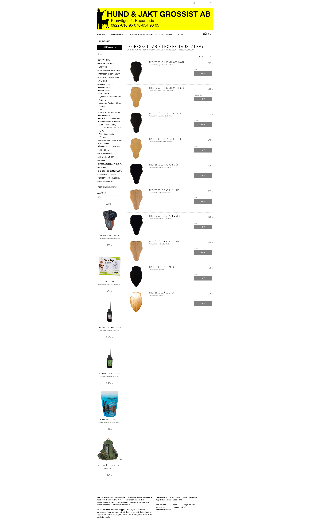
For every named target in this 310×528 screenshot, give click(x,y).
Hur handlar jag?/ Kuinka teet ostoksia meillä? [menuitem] (151, 34)
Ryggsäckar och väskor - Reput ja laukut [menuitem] (110, 97)
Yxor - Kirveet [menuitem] (104, 94)
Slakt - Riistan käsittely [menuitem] (107, 125)
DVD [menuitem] (100, 109)
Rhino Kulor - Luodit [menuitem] (106, 134)
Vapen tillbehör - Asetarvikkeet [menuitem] (110, 140)
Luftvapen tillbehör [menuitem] (107, 174)
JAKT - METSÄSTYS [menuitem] (105, 84)
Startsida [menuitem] (101, 34)
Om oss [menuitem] (180, 34)
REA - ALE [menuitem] (101, 160)
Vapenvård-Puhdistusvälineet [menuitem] (110, 103)
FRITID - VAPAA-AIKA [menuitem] (106, 153)
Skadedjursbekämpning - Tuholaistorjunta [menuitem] (110, 164)
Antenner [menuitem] (102, 100)
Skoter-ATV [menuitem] (103, 167)
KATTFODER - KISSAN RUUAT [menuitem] (109, 74)
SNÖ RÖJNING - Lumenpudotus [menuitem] (110, 171)
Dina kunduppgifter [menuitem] (118, 34)
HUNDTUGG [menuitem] (102, 67)
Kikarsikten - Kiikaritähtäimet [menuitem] (110, 118)
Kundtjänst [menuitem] (104, 41)
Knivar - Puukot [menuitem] (105, 90)
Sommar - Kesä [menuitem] (104, 60)
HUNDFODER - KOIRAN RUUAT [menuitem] (109, 70)
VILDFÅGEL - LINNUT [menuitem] (106, 157)
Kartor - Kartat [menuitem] (104, 115)
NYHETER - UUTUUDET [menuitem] (106, 63)
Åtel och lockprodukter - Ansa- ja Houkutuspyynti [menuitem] (110, 146)
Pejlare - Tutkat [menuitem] (104, 87)
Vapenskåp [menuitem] (102, 81)
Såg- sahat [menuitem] (103, 137)
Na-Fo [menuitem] (101, 131)
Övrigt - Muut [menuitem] (104, 143)
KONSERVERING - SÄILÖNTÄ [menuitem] (109, 178)
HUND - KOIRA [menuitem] (103, 150)
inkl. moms (112, 187)
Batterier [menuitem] (102, 106)
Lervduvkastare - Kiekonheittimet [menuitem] (110, 121)
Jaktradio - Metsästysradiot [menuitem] (109, 112)
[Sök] (211, 3)
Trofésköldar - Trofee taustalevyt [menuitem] (112, 128)
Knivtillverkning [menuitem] (105, 181)
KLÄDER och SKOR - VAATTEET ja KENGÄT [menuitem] (110, 77)
